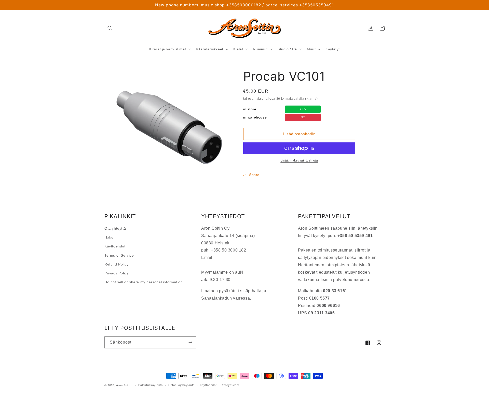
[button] (110, 28)
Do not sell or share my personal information (143, 282)
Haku (108, 237)
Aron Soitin (123, 385)
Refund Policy (116, 264)
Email (206, 257)
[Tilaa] (190, 342)
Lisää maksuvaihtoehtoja (299, 160)
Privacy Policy (116, 273)
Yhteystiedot (230, 385)
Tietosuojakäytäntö (181, 385)
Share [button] (254, 175)
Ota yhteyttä (115, 228)
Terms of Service (119, 255)
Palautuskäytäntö (150, 385)
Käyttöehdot (115, 246)
